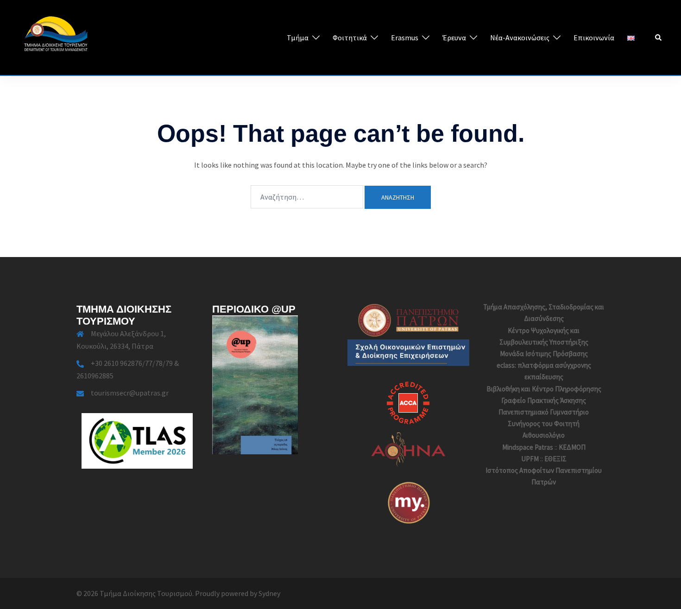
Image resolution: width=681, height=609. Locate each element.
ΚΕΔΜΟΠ (572, 447)
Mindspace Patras (527, 447)
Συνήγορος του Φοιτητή (544, 423)
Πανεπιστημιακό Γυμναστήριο (543, 412)
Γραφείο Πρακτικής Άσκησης (543, 400)
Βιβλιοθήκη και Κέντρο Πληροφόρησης (543, 388)
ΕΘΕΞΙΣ (555, 458)
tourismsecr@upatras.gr (130, 392)
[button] (658, 37)
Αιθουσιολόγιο (544, 435)
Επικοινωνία (594, 37)
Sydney (269, 593)
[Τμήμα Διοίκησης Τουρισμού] (56, 36)
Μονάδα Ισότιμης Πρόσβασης (544, 353)
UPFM (530, 458)
